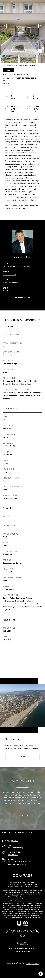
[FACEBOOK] (8, 931)
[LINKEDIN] (19, 931)
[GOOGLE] (31, 931)
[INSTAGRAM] (13, 931)
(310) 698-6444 (9, 274)
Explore (22, 757)
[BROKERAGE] (22, 936)
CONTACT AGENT (22, 298)
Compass (15, 894)
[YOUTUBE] (25, 931)
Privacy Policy (32, 963)
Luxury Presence (23, 951)
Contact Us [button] (22, 816)
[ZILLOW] (37, 931)
